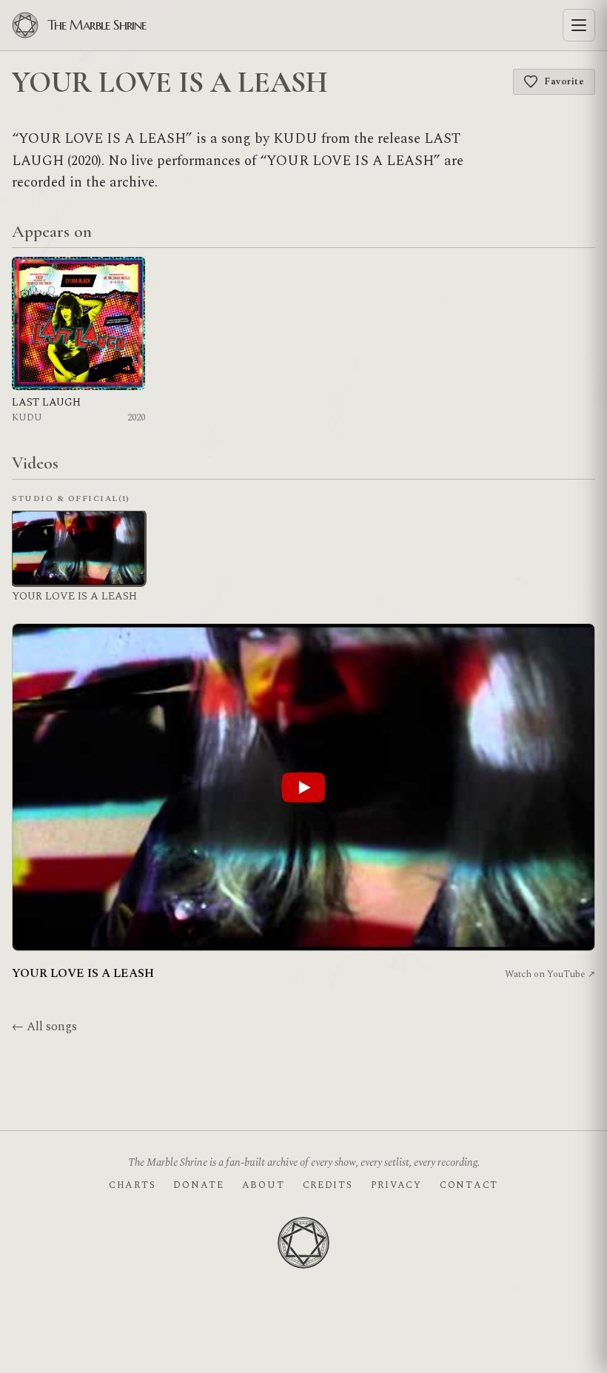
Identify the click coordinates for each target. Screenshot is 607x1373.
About (263, 1185)
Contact (469, 1185)
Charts (132, 1185)
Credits (328, 1185)
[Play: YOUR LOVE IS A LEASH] (303, 787)
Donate (198, 1185)
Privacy (396, 1185)
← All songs (44, 1026)
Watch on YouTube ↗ (550, 974)
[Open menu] (579, 25)
